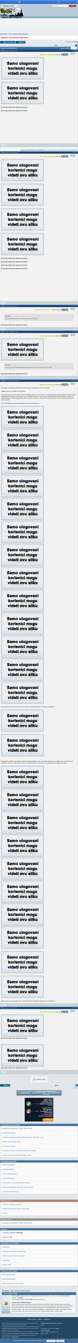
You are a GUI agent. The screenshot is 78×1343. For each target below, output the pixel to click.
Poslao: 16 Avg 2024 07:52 (13, 380)
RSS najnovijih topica (9, 1274)
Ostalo (10, 34)
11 (67, 45)
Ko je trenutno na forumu (11, 1293)
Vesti (51, 1323)
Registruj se (24, 150)
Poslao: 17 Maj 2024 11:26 (11, 331)
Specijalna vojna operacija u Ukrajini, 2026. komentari (17, 1128)
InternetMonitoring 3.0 (9, 1178)
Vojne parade (6, 1260)
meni (19, 2)
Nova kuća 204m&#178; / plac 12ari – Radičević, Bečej (18, 1187)
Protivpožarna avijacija (9, 1133)
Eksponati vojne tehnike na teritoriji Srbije (14, 1251)
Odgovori (21, 42)
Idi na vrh (75, 1087)
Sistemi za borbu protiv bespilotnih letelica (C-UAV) (17, 1155)
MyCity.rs (55, 1323)
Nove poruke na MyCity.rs (8, 1161)
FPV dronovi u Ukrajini (9, 1146)
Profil (4, 145)
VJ (2, 50)
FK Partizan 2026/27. (9, 1169)
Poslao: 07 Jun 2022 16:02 (11, 152)
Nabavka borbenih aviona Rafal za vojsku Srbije (16, 1208)
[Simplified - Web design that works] (47, 1333)
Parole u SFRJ (7, 1265)
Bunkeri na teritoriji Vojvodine (20, 34)
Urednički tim (46, 1319)
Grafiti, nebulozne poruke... (10, 1174)
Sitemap (40, 1319)
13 (73, 45)
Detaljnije (21, 1297)
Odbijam (60, 1341)
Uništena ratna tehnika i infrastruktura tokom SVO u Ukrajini (19, 1150)
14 (76, 45)
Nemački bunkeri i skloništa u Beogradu (14, 1256)
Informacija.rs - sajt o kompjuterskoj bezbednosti (16, 1182)
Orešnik (5, 1213)
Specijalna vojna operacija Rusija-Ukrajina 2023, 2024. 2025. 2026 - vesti (23, 1137)
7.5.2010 (76, 41)
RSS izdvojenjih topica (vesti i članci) (13, 1283)
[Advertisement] (39, 26)
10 (64, 45)
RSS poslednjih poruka (9, 1279)
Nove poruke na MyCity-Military (10, 1125)
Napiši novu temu (9, 42)
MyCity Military (3, 34)
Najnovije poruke (31, 1319)
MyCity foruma (15, 1336)
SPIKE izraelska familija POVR (11, 1141)
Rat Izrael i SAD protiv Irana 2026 (12, 1204)
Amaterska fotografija (9, 1165)
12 (70, 45)
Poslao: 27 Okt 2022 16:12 (11, 306)
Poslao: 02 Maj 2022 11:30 (11, 50)
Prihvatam (51, 1341)
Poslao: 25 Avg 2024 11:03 (11, 1008)
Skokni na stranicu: (65, 48)
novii (3, 380)
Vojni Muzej (6, 1247)
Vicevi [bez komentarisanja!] (11, 1191)
